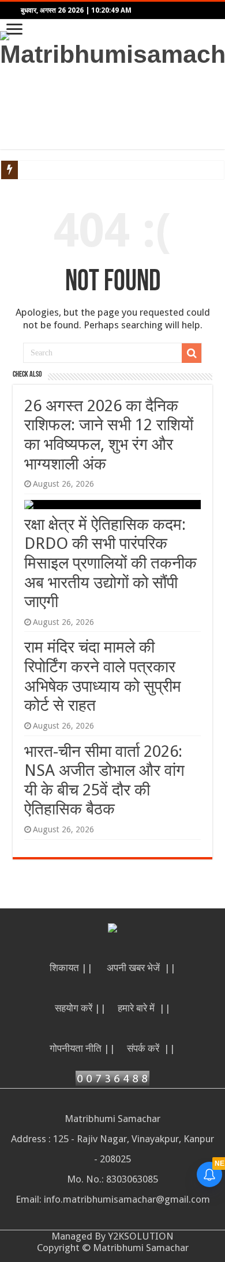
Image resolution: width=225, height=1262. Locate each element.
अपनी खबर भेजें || (141, 967)
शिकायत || (72, 967)
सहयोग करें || (80, 1008)
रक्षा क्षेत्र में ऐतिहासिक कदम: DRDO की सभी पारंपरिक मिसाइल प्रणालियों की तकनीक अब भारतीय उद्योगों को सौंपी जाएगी (110, 563)
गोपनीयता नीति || (82, 1048)
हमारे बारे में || (144, 1008)
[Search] (191, 353)
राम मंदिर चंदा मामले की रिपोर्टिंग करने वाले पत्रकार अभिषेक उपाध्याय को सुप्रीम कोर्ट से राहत (102, 676)
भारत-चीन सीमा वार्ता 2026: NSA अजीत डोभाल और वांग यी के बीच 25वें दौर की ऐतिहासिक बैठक (104, 780)
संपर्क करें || (151, 1048)
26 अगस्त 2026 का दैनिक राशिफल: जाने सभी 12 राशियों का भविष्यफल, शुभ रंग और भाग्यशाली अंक (108, 434)
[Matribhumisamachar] (112, 48)
